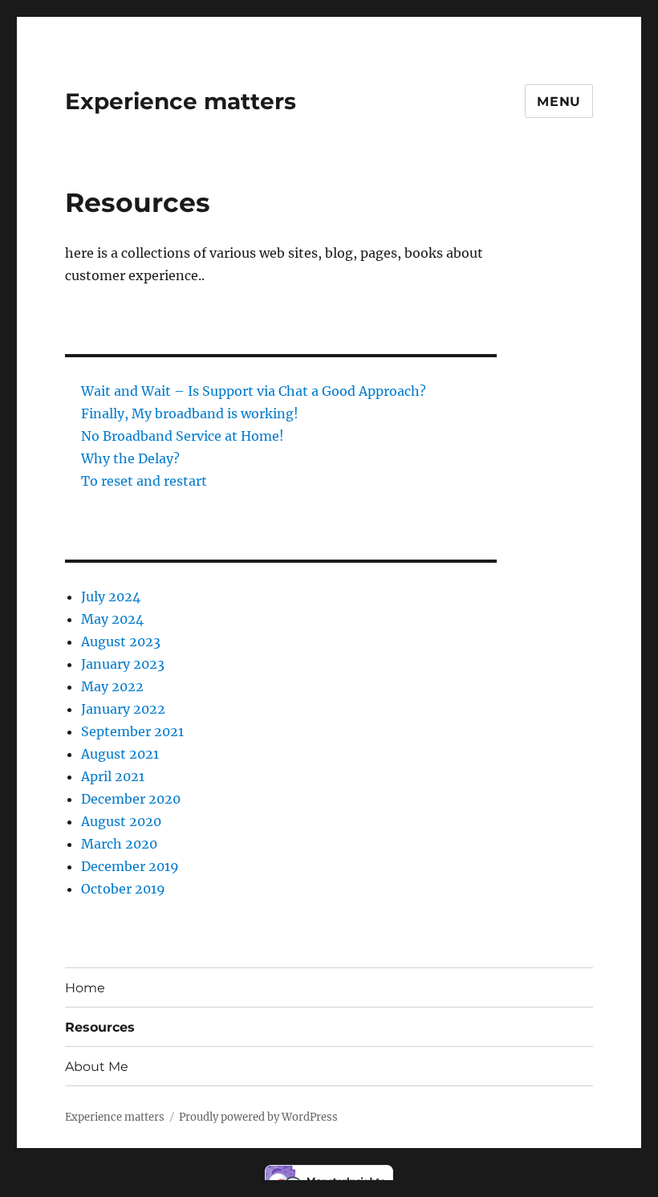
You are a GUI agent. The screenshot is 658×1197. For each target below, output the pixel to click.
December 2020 (131, 799)
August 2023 (120, 641)
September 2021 (132, 731)
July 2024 (110, 596)
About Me (96, 1066)
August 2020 (121, 821)
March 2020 (119, 844)
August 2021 (120, 754)
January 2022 (123, 709)
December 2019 (130, 866)
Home (85, 987)
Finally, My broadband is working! (190, 413)
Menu (559, 101)
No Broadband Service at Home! (182, 436)
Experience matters (180, 101)
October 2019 (123, 889)
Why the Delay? (130, 458)
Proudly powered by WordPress (258, 1117)
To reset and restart (144, 481)
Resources (100, 1027)
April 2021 (112, 776)
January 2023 (122, 664)
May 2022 (112, 686)
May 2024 (112, 619)
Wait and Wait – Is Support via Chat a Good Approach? (253, 391)
